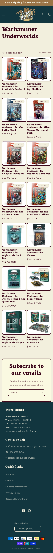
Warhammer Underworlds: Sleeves (35, 253)
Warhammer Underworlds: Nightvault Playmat (14, 340)
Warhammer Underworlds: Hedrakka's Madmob (39, 171)
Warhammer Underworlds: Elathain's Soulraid (13, 87)
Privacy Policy (12, 493)
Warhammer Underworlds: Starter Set (35, 340)
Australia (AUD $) (25, 529)
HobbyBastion (22, 548)
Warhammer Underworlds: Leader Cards (35, 296)
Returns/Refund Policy (17, 499)
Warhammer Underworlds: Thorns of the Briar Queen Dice (13, 297)
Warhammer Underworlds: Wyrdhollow (35, 87)
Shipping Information (16, 487)
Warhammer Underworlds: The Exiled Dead (12, 127)
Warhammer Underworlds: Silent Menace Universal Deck (39, 129)
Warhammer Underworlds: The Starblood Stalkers (38, 212)
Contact (9, 480)
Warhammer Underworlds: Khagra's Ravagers (13, 171)
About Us (10, 474)
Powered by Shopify (34, 548)
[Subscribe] (42, 392)
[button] (3, 14)
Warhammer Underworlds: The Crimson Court (12, 212)
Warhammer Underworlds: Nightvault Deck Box (11, 254)
